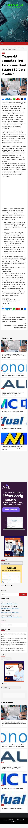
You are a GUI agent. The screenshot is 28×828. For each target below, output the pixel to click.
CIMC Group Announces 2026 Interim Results (12, 411)
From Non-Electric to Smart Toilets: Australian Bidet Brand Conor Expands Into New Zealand (13, 374)
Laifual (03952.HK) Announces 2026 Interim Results (13, 650)
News (3, 53)
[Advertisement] (14, 23)
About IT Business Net (6, 624)
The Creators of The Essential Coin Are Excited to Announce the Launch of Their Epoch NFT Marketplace (14, 318)
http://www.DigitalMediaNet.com (10, 608)
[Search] (26, 43)
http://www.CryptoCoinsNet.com (10, 612)
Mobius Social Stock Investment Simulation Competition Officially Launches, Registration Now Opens (13, 448)
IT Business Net (14, 5)
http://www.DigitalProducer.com (9, 604)
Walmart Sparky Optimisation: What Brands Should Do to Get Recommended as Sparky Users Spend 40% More (14, 356)
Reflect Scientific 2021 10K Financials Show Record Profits (14, 326)
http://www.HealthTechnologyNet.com (11, 617)
